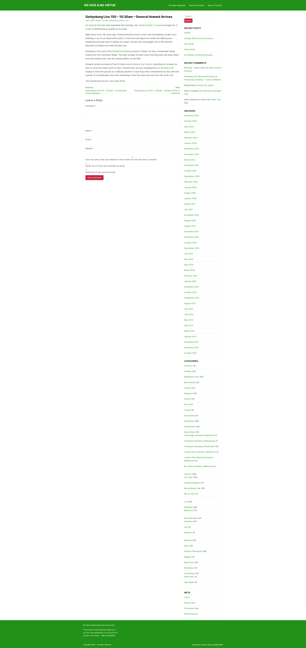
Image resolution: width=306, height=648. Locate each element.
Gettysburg (113, 20)
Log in (187, 597)
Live (126, 20)
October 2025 (190, 121)
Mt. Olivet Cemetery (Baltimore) (198, 466)
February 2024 (190, 137)
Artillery (187, 371)
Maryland (188, 507)
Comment (90, 106)
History (121, 20)
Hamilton (188, 521)
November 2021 (191, 165)
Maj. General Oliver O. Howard (148, 25)
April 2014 (188, 264)
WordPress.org (190, 614)
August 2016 (190, 220)
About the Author (197, 5)
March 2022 (189, 160)
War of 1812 (189, 494)
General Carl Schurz (142, 64)
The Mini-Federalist (177, 5)
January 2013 (190, 336)
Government (189, 426)
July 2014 (188, 253)
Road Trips (189, 562)
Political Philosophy (193, 551)
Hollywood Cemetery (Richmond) (199, 446)
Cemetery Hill (166, 68)
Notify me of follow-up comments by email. (105, 166)
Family (187, 399)
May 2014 (188, 259)
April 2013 (188, 325)
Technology (189, 573)
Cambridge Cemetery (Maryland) (199, 435)
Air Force (188, 366)
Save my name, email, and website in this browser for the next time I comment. (121, 159)
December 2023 (191, 148)
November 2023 (191, 154)
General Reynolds (97, 25)
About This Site (215, 5)
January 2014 (190, 281)
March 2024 (189, 132)
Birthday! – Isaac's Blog (194, 67)
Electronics (189, 576)
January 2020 (190, 187)
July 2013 (188, 309)
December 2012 (191, 342)
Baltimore (188, 510)
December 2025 (191, 115)
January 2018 (190, 198)
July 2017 (188, 209)
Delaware (188, 393)
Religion (187, 557)
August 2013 (190, 303)
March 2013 (189, 331)
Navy (186, 546)
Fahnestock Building (121, 51)
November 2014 (191, 237)
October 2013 (190, 292)
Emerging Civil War (192, 76)
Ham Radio (189, 44)
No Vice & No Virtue (100, 5)
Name (88, 131)
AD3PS (187, 33)
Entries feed (189, 603)
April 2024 (189, 126)
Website (89, 148)
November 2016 (191, 215)
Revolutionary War (192, 488)
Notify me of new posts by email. (100, 172)
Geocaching (189, 49)
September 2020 (191, 176)
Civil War (104, 20)
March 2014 (189, 270)
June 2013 (189, 314)
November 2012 (191, 347)
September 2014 (191, 248)
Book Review (190, 382)
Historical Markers (192, 483)
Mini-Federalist (190, 518)
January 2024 (190, 143)
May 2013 (188, 320)
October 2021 (190, 171)
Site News (188, 568)
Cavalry (187, 388)
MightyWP (218, 645)
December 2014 (191, 231)
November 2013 (191, 287)
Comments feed (191, 608)
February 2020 (190, 182)
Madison (188, 532)
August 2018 (190, 193)
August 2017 (189, 204)
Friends (187, 410)
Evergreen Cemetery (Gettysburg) (199, 441)
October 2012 (190, 353)
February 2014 (190, 276)
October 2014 (190, 242)
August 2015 (190, 226)
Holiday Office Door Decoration (198, 38)
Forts (186, 404)
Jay (185, 527)
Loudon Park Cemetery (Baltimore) (200, 452)
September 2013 (191, 298)
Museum (188, 540)
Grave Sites (189, 432)
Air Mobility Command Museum (198, 55)
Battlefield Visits (191, 377)
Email (88, 139)
